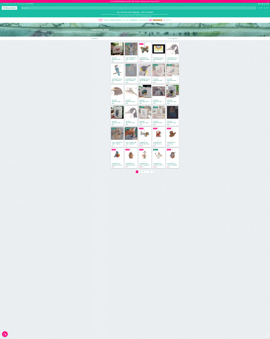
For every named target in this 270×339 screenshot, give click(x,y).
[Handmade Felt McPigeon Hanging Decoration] (114, 155)
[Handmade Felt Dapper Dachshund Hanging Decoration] (142, 134)
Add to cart (117, 53)
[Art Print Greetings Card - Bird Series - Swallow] (169, 70)
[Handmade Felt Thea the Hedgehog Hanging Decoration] (169, 155)
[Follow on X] (260, 3)
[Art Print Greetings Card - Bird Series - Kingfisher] (114, 113)
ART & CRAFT (125, 20)
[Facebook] (258, 3)
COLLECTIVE (167, 20)
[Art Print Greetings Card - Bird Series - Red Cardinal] (114, 49)
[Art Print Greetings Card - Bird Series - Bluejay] (142, 113)
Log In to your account (259, 8)
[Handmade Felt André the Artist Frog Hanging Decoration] (155, 155)
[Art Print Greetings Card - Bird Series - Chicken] (155, 70)
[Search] (254, 8)
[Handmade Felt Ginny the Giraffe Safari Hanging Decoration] (140, 155)
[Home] (9, 8)
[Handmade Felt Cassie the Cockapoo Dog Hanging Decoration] (168, 134)
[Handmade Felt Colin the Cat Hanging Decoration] (154, 134)
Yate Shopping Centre (146, 16)
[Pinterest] (262, 3)
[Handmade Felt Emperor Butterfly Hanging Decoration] (140, 49)
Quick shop (131, 74)
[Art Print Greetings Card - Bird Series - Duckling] (155, 113)
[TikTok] (266, 3)
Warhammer (138, 14)
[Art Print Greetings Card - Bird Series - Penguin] (169, 92)
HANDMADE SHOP (143, 20)
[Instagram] (264, 3)
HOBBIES (106, 20)
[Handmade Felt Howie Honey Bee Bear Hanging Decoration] (126, 155)
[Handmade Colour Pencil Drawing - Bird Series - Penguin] (142, 70)
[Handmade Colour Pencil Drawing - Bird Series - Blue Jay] (114, 70)
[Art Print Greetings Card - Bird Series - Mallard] (142, 92)
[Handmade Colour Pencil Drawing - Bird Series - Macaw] (128, 70)
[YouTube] (268, 3)
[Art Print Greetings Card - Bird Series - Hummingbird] (128, 92)
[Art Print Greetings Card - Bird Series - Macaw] (169, 113)
